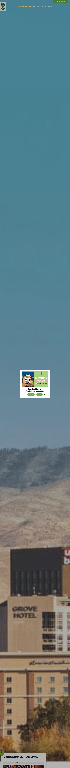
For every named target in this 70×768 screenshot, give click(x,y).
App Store (39, 394)
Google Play (31, 394)
